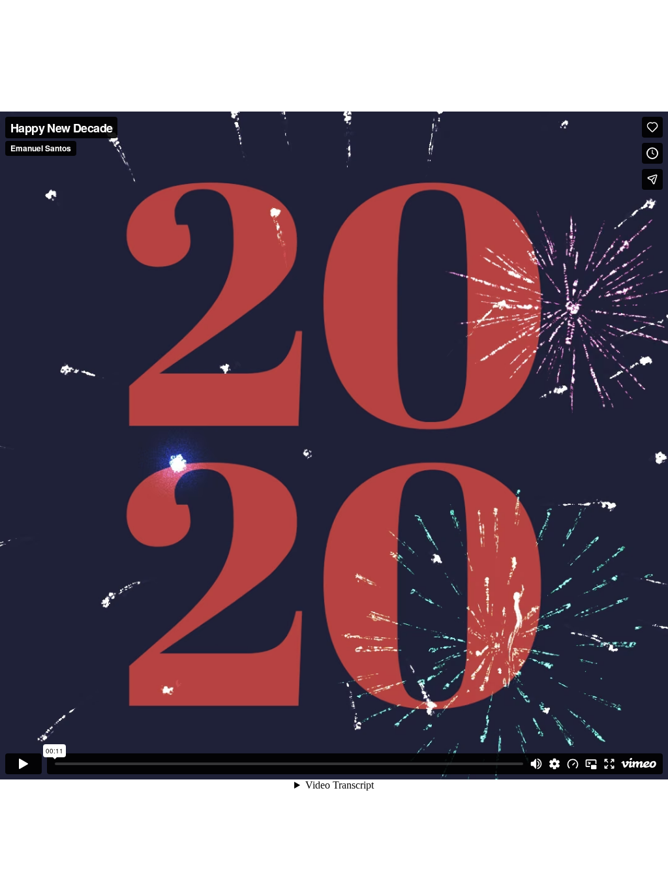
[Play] (23, 763)
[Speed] (573, 764)
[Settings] (554, 764)
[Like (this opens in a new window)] (652, 127)
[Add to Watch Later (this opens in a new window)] (652, 153)
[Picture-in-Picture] (591, 764)
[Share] (652, 179)
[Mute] (536, 764)
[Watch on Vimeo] (639, 764)
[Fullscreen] (609, 764)
